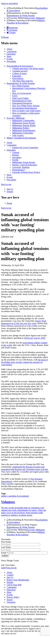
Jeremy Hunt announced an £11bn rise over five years (23, 322)
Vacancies (11, 602)
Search (10, 599)
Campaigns (12, 51)
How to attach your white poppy (26, 110)
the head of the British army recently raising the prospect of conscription (24, 362)
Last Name (6, 547)
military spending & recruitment (15, 496)
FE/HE (15, 160)
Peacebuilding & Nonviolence (20, 66)
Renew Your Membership (18, 580)
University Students (20, 167)
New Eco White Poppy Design (25, 105)
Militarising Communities (23, 120)
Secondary (17, 157)
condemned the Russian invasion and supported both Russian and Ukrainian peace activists (24, 468)
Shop (9, 56)
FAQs (15, 96)
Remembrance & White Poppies (21, 15)
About (9, 49)
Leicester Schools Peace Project (26, 172)
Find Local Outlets (20, 98)
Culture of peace (19, 73)
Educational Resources (22, 103)
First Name (6, 542)
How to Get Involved (21, 93)
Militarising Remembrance (23, 130)
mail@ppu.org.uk (9, 568)
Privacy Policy (13, 597)
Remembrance (18, 170)
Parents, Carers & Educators (24, 165)
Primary (15, 155)
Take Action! (18, 135)
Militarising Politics (20, 128)
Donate (10, 191)
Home (9, 203)
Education (11, 54)
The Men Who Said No (22, 81)
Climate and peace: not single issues (28, 68)
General (15, 152)
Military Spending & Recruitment (26, 21)
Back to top (6, 184)
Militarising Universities (22, 133)
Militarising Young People (23, 123)
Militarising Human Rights (24, 125)
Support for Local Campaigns (25, 147)
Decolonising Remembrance (24, 108)
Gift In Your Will (14, 585)
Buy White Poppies (20, 86)
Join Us (10, 189)
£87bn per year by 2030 (34, 338)
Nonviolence (17, 78)
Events (10, 59)
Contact (10, 575)
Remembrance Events (21, 101)
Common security (20, 71)
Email (4, 553)
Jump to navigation (9, 3)
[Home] (5, 37)
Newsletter (11, 61)
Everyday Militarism (36, 18)
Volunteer (8, 502)
